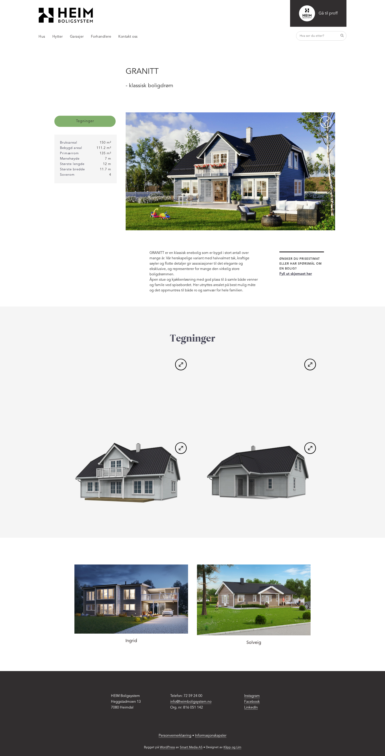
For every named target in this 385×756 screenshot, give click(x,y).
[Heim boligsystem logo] (66, 15)
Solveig (253, 643)
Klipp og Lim (232, 747)
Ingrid (131, 641)
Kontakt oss (128, 37)
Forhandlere (101, 37)
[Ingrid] (131, 599)
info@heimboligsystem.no (190, 702)
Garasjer (77, 37)
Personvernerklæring (175, 735)
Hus (42, 37)
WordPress (167, 747)
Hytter (57, 37)
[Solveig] (254, 600)
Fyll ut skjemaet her (295, 274)
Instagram (252, 696)
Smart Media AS (191, 747)
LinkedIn (251, 707)
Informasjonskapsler (210, 735)
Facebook (252, 702)
